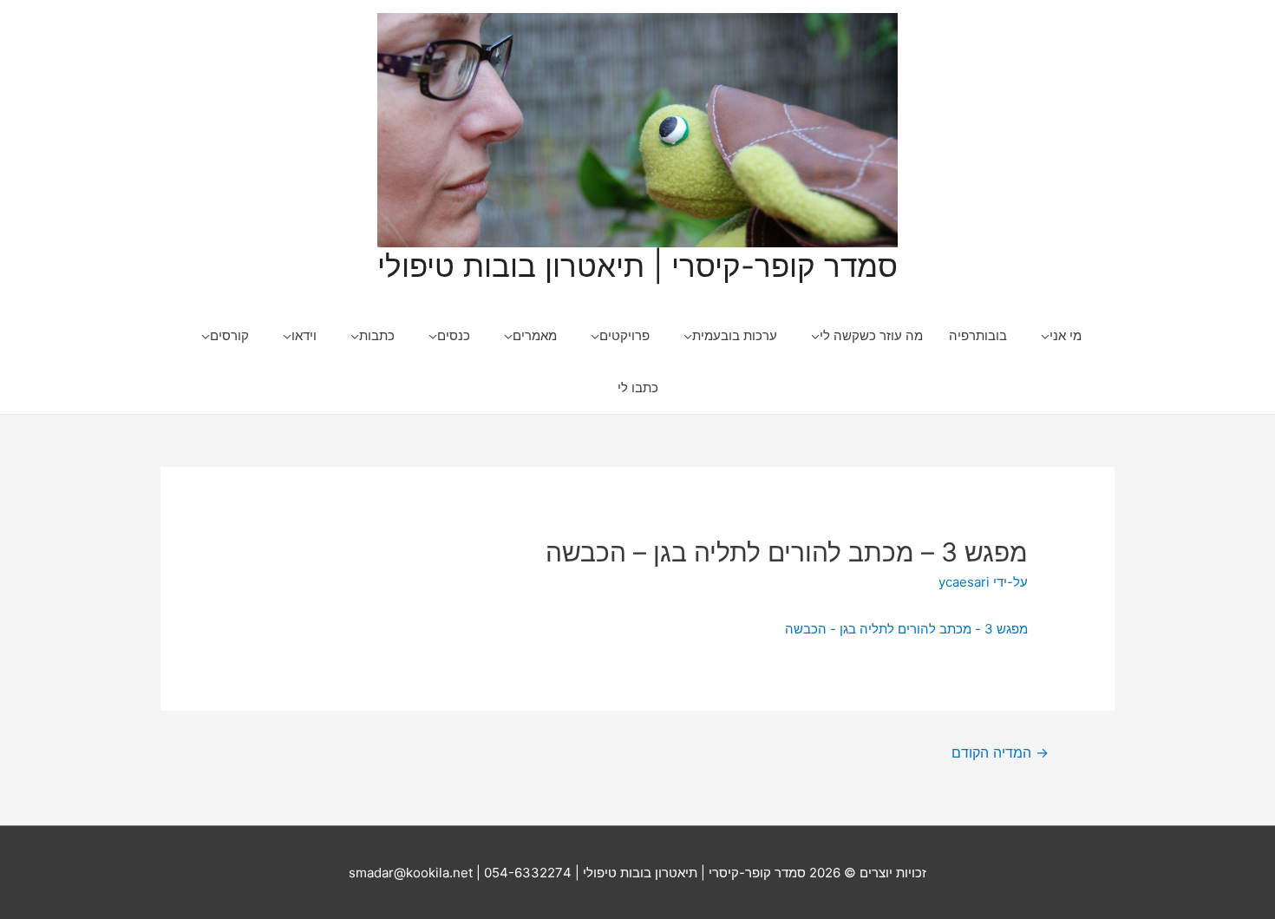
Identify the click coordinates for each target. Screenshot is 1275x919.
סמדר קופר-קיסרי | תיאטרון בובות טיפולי (637, 265)
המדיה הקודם (1000, 753)
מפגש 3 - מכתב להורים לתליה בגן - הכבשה (906, 628)
